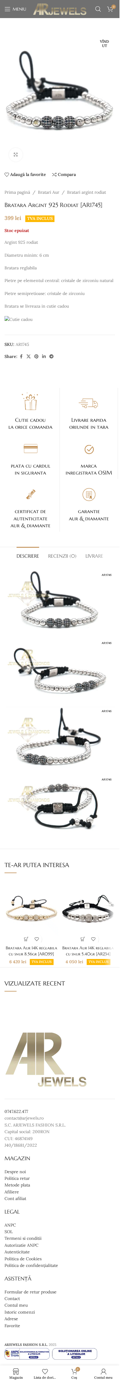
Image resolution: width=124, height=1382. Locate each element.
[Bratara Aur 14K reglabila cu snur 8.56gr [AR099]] (31, 910)
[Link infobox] (31, 411)
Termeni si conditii (23, 1238)
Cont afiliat (15, 1198)
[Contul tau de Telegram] (51, 357)
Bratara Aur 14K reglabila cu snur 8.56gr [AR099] (31, 951)
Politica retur (17, 1178)
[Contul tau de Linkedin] (44, 357)
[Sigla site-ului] (60, 8)
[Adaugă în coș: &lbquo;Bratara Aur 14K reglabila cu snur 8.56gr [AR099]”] (26, 939)
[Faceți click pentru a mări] (16, 154)
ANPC (10, 1225)
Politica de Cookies (23, 1258)
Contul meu (16, 1305)
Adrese (11, 1318)
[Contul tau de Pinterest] (36, 357)
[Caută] (98, 9)
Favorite (12, 1325)
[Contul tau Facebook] (21, 357)
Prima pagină (17, 192)
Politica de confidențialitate (31, 1265)
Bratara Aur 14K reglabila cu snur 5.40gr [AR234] (88, 951)
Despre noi (15, 1171)
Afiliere (12, 1192)
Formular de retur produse (31, 1292)
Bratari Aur (48, 192)
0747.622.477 (16, 1111)
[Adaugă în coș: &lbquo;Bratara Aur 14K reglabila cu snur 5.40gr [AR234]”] (83, 939)
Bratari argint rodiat (86, 192)
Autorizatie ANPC (22, 1245)
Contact (12, 1298)
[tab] (28, 555)
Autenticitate (17, 1252)
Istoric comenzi (20, 1312)
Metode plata (17, 1185)
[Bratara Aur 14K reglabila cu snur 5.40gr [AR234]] (88, 910)
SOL (9, 1231)
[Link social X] (29, 357)
